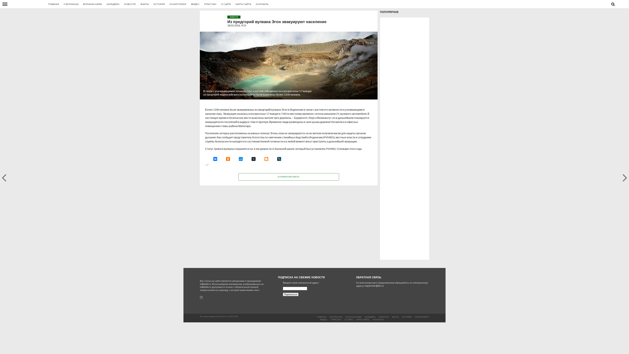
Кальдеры (113, 4)
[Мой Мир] (241, 159)
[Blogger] (266, 159)
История (159, 4)
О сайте (226, 4)
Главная (53, 4)
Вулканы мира (92, 4)
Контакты (262, 4)
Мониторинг (178, 4)
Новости (130, 4)
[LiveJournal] (279, 159)
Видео (195, 4)
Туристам (210, 4)
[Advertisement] (404, 139)
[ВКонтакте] (215, 159)
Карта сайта (243, 4)
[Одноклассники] (228, 159)
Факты (144, 4)
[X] (254, 159)
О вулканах (71, 4)
